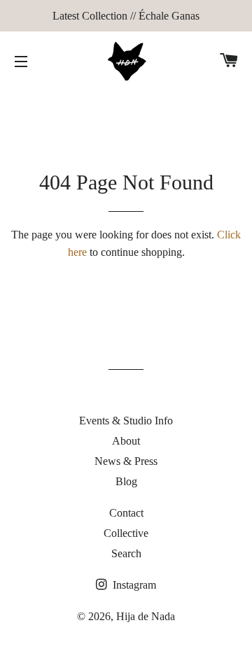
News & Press (126, 461)
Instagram (133, 585)
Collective (126, 533)
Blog (126, 481)
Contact (126, 513)
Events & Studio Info (126, 420)
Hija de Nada (145, 616)
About (126, 441)
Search (126, 553)
